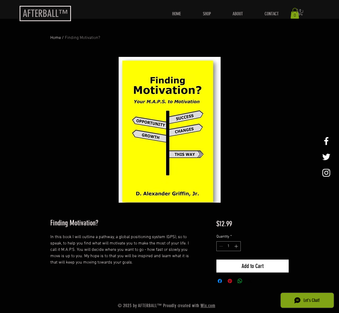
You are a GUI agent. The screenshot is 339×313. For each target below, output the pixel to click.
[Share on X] (250, 281)
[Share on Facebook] (220, 281)
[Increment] (236, 246)
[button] (300, 12)
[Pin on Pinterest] (230, 281)
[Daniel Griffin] (326, 141)
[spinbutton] (228, 246)
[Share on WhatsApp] (240, 281)
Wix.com (207, 306)
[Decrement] (220, 246)
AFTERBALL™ (45, 13)
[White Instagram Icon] (326, 172)
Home (55, 37)
